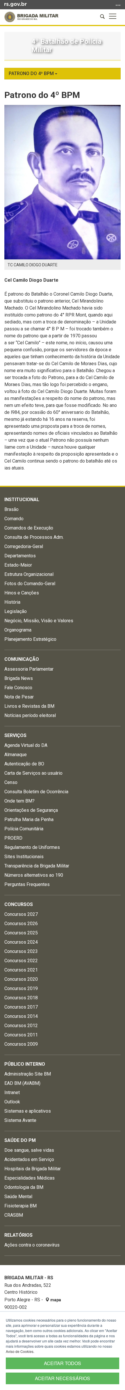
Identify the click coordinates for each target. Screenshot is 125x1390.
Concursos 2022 (21, 960)
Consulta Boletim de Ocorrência (36, 791)
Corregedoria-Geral (23, 546)
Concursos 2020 (21, 979)
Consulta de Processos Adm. (34, 537)
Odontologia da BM (23, 1187)
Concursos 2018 (21, 997)
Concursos (18, 904)
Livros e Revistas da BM (29, 706)
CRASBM (13, 1215)
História (12, 602)
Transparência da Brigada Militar (36, 866)
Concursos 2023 (21, 951)
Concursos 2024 (21, 942)
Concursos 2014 (21, 1016)
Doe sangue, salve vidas (29, 1150)
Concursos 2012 (21, 1025)
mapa (55, 1300)
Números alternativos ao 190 (33, 875)
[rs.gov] (15, 4)
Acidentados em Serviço (29, 1159)
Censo (10, 782)
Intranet (12, 1092)
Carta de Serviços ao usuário (33, 773)
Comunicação (21, 659)
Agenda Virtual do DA (25, 745)
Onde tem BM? (19, 801)
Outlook (12, 1102)
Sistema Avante (20, 1120)
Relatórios (18, 1235)
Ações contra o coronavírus (32, 1245)
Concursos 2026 (21, 923)
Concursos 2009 (21, 1044)
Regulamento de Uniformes (32, 847)
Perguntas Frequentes (27, 884)
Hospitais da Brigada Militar (32, 1168)
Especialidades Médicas (29, 1178)
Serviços (15, 735)
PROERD (13, 838)
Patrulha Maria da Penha (28, 819)
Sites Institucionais (24, 856)
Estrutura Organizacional (28, 574)
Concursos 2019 (21, 988)
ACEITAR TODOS (62, 1363)
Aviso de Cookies (19, 1351)
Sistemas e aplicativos (27, 1111)
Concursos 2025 (21, 933)
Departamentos (20, 555)
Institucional (21, 499)
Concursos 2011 (21, 1035)
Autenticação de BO (24, 764)
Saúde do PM (20, 1140)
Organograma (17, 630)
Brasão (11, 509)
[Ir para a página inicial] (31, 17)
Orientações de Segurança (31, 810)
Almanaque (15, 754)
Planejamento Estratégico (30, 639)
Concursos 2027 (21, 914)
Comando (14, 518)
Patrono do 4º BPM (32, 73)
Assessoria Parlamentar (28, 669)
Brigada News (18, 678)
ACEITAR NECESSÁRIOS (62, 1378)
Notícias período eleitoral (30, 715)
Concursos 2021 (21, 970)
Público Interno (24, 1064)
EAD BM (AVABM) (22, 1083)
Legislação (15, 611)
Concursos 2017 (21, 1007)
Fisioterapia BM (20, 1206)
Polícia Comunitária (23, 829)
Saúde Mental (18, 1196)
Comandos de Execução (28, 528)
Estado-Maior (18, 565)
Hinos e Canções (21, 593)
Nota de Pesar (19, 697)
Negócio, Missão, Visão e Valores (38, 620)
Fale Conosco (18, 687)
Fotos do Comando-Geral (29, 583)
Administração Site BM (27, 1074)
